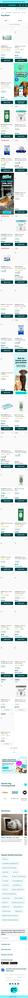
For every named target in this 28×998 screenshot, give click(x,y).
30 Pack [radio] (3, 561)
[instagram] (15, 984)
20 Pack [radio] (3, 597)
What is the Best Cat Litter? (10, 838)
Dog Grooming (16, 12)
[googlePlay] (13, 964)
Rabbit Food (6, 907)
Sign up (23, 938)
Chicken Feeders (18, 898)
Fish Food (5, 889)
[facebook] (12, 984)
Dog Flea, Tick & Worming (9, 867)
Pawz (5, 798)
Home (2, 12)
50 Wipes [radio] (17, 272)
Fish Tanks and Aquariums (9, 894)
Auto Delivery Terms (19, 974)
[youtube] (10, 984)
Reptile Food (18, 911)
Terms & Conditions (8, 974)
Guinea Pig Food (17, 907)
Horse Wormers (17, 885)
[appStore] (5, 964)
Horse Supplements (18, 881)
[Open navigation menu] (2, 5)
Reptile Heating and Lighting (10, 920)
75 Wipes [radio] (3, 379)
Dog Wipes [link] (24, 12)
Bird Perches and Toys (18, 902)
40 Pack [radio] (3, 738)
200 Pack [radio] (17, 310)
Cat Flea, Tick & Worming (18, 876)
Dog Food (5, 859)
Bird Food (5, 902)
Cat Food (5, 876)
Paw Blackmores (15, 798)
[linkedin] (18, 984)
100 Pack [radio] (3, 164)
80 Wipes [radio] (3, 421)
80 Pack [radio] (3, 55)
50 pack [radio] (17, 129)
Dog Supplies (8, 12)
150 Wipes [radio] (17, 52)
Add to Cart (7, 60)
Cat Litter (15, 872)
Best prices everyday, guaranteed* (14, 1)
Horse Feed (5, 885)
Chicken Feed (6, 898)
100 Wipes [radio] (3, 91)
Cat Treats (5, 881)
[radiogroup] (7, 55)
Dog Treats (5, 872)
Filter (6, 20)
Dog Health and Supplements (10, 863)
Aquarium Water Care (17, 889)
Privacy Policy (9, 977)
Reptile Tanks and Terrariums (10, 915)
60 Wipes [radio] (9, 493)
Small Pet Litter (7, 911)
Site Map (19, 977)
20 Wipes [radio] (3, 343)
